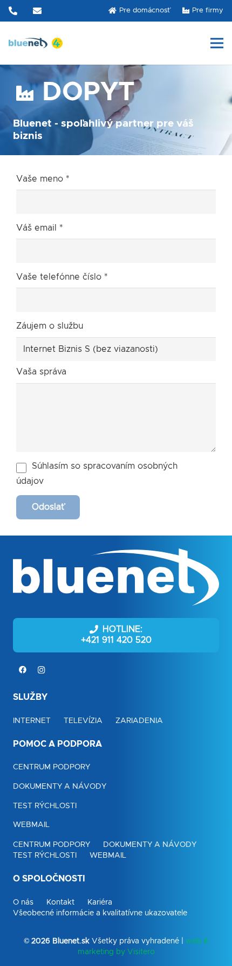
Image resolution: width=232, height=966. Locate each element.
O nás (23, 902)
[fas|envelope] (39, 10)
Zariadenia (139, 721)
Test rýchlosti (45, 806)
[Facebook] (22, 670)
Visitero (141, 952)
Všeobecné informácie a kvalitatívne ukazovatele (100, 913)
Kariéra (99, 902)
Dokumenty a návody (59, 786)
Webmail (31, 825)
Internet (32, 721)
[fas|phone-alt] (15, 10)
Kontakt (60, 902)
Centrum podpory (51, 767)
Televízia (83, 721)
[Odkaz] (28, 43)
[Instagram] (41, 670)
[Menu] (216, 43)
